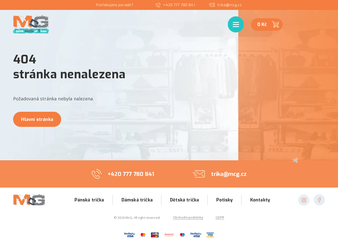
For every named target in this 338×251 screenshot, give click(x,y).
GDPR (220, 218)
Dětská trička (184, 200)
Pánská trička (89, 200)
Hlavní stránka (37, 119)
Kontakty (260, 200)
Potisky (224, 200)
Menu (231, 17)
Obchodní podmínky (188, 218)
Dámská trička (137, 200)
